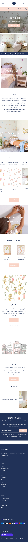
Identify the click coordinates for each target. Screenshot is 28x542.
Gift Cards (3, 473)
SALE (2, 475)
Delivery (3, 486)
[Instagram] (4, 532)
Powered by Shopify (21, 538)
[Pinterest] (5, 532)
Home (2, 466)
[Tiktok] (7, 532)
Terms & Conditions (6, 503)
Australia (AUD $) (7, 519)
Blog (2, 507)
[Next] (25, 44)
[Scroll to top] (24, 537)
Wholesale (3, 484)
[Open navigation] (4, 4)
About (2, 479)
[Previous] (2, 44)
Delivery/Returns (5, 498)
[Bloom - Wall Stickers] (14, 177)
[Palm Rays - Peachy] (7, 250)
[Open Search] (23, 3)
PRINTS (3, 470)
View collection (14, 200)
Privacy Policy (4, 500)
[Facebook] (2, 532)
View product (13, 320)
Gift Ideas (3, 477)
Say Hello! (3, 482)
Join (23, 430)
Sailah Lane (12, 538)
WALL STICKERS (5, 468)
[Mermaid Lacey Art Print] (21, 250)
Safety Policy (4, 505)
